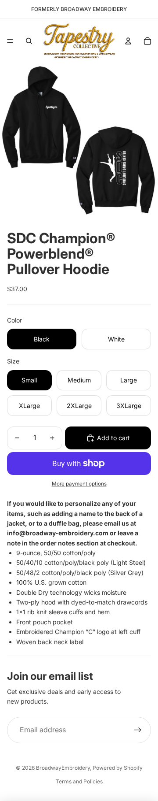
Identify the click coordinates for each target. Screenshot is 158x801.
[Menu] (10, 41)
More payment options (79, 484)
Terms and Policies (79, 781)
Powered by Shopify (118, 767)
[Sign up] (138, 730)
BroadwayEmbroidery (63, 767)
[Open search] (29, 41)
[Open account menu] (128, 41)
